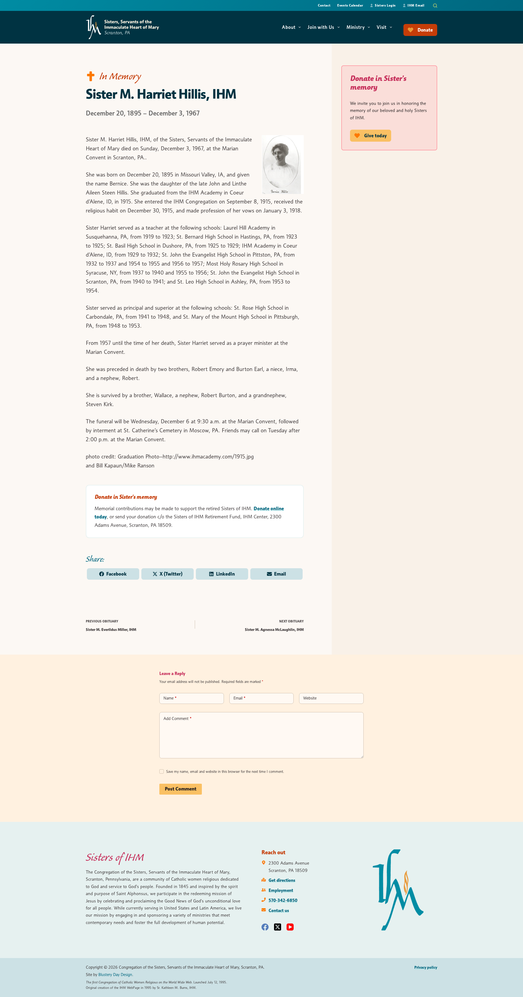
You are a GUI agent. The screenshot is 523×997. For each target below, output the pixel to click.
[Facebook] (265, 927)
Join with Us (321, 27)
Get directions (282, 880)
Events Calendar (350, 5)
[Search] (435, 6)
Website (310, 698)
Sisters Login (385, 5)
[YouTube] (290, 927)
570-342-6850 (283, 900)
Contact (324, 5)
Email (239, 698)
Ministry (355, 27)
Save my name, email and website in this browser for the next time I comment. (225, 771)
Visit (382, 27)
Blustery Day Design (115, 974)
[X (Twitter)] (277, 927)
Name (170, 698)
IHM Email (416, 5)
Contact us (279, 910)
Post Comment (180, 789)
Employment (281, 890)
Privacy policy (425, 967)
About (288, 27)
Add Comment (177, 718)
